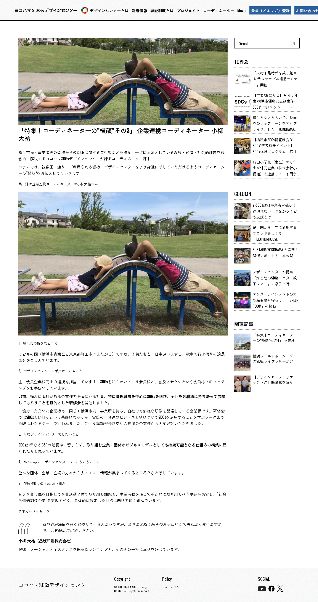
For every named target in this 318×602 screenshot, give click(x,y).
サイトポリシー (172, 587)
